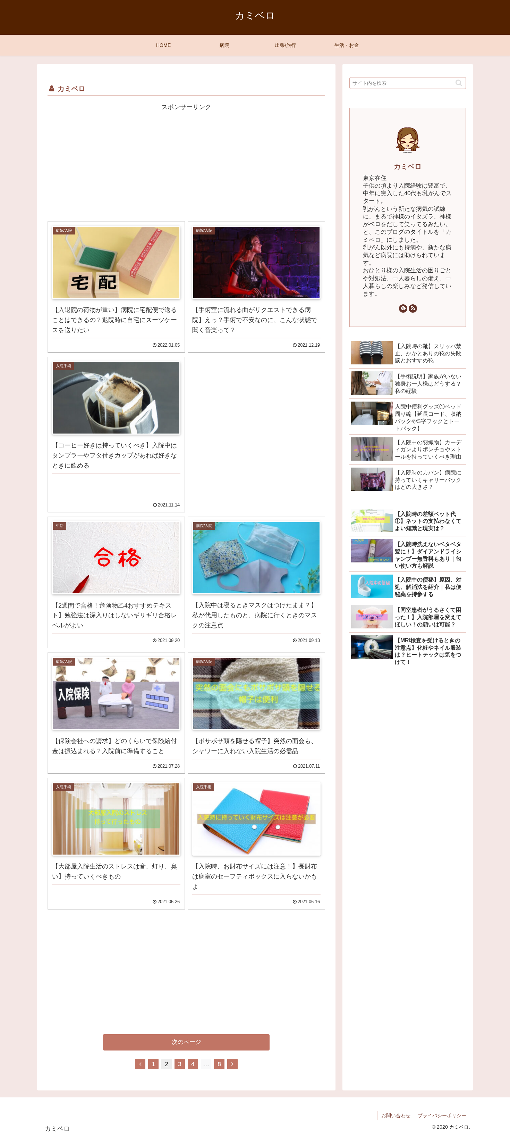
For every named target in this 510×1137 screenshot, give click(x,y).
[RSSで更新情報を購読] (413, 308)
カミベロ (408, 166)
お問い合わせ (395, 1115)
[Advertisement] (186, 161)
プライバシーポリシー (442, 1115)
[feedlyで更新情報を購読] (403, 308)
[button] (459, 83)
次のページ (186, 1042)
